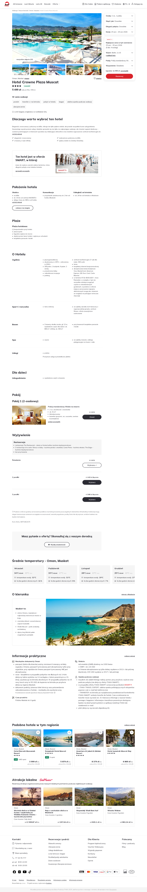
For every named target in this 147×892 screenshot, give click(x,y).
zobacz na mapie (23, 208)
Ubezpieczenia (54, 847)
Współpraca (31, 880)
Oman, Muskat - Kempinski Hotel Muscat (57, 730)
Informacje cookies (60, 880)
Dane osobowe (54, 861)
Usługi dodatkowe (55, 850)
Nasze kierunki (23, 10)
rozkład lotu (110, 55)
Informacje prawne (75, 880)
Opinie (90, 861)
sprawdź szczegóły (22, 171)
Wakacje (15, 10)
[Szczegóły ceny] (34, 90)
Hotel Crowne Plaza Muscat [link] (48, 10)
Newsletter (92, 857)
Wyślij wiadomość (57, 545)
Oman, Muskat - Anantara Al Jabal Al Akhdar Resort (88, 732)
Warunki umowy (54, 843)
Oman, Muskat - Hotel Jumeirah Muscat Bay (119, 732)
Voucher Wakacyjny (96, 847)
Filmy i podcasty (128, 843)
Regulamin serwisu (44, 880)
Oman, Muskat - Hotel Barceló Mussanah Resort (26, 732)
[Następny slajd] (134, 574)
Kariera (21, 880)
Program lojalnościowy (97, 843)
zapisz (98, 78)
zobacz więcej (129, 656)
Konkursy (91, 854)
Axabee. (49, 883)
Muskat (36, 10)
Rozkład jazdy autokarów (58, 857)
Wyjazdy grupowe (95, 850)
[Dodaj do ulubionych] (38, 732)
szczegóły (124, 71)
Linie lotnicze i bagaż (56, 854)
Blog (123, 847)
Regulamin (113, 889)
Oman (31, 10)
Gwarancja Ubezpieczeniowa (59, 864)
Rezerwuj (119, 76)
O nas (14, 880)
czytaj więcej (17, 134)
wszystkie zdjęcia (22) (24, 59)
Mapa (26, 78)
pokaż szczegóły (54, 422)
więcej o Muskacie (128, 594)
